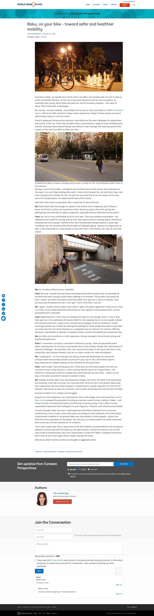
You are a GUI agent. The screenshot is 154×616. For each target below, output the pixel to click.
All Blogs (96, 4)
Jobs (48, 607)
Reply (118, 585)
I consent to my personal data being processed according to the (100, 475)
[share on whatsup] (3, 313)
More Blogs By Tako (62, 502)
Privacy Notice (57, 560)
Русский (43, 37)
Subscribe (123, 464)
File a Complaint (132, 607)
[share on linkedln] (3, 309)
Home (88, 4)
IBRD (35, 613)
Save (39, 571)
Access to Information (38, 607)
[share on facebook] (3, 300)
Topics (105, 4)
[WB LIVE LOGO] (125, 5)
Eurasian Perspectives (85, 13)
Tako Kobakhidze (34, 34)
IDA (40, 613)
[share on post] (3, 304)
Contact (114, 4)
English (37, 37)
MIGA (48, 613)
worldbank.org (129, 1)
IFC (44, 613)
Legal (18, 607)
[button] (134, 5)
